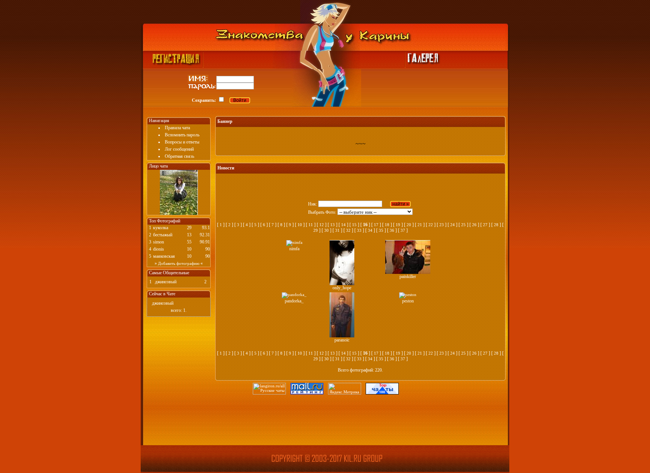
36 (392, 230)
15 (354, 224)
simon (158, 242)
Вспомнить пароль (182, 135)
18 (387, 224)
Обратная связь (179, 156)
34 (370, 230)
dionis (158, 249)
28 (496, 224)
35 (381, 230)
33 (359, 230)
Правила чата (177, 127)
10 (300, 224)
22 (430, 224)
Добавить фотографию (178, 263)
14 (343, 224)
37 (403, 230)
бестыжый (162, 234)
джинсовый (165, 281)
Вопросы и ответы (182, 142)
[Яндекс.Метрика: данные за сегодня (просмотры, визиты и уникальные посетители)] (344, 388)
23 (441, 224)
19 (398, 224)
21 (420, 224)
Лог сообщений (179, 149)
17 (376, 224)
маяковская (164, 256)
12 (321, 224)
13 (332, 224)
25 (463, 224)
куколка (160, 227)
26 (474, 224)
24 (452, 224)
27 (485, 224)
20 (409, 224)
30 (326, 230)
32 (348, 230)
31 (337, 230)
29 (315, 230)
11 (310, 224)
